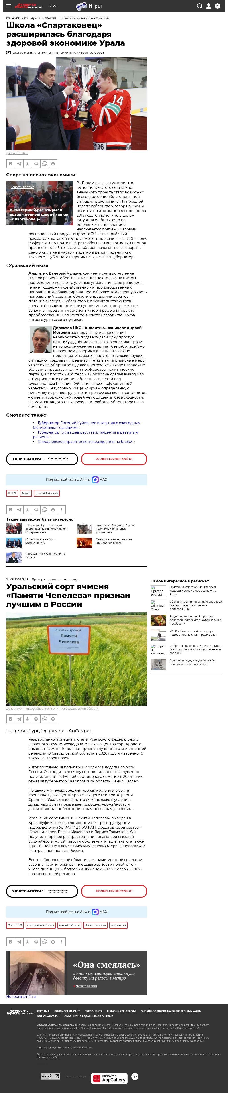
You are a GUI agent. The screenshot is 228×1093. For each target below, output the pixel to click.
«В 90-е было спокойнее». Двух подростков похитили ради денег (193, 632)
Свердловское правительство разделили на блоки (85, 442)
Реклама (43, 1011)
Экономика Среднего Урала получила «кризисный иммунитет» (115, 528)
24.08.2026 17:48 (17, 579)
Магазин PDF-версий (121, 1011)
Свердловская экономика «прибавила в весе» (114, 541)
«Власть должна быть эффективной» (40, 541)
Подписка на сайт (67, 1011)
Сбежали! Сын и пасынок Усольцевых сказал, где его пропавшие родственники (196, 605)
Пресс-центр (93, 1011)
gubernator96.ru (17, 153)
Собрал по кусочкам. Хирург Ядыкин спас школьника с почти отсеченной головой (195, 649)
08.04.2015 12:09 (17, 18)
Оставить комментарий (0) (114, 459)
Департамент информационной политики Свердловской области (52, 708)
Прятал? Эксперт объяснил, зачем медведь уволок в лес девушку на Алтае (193, 590)
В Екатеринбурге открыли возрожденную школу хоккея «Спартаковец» (45, 528)
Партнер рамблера (75, 1076)
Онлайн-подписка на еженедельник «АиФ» (171, 1011)
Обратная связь (48, 1016)
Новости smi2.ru (21, 997)
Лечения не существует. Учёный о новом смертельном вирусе (193, 662)
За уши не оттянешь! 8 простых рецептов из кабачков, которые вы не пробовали (196, 620)
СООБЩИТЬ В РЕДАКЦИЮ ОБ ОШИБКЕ (88, 1016)
